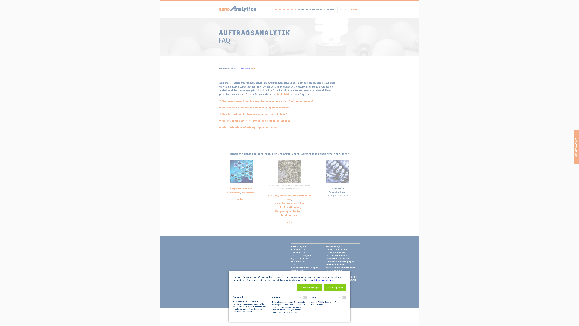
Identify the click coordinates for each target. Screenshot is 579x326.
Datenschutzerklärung (324, 280)
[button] (309, 287)
